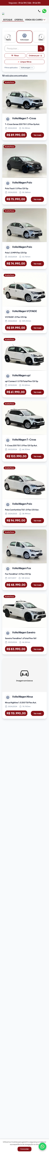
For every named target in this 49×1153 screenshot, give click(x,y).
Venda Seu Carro (34, 19)
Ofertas (18, 19)
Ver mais (37, 135)
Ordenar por (34, 55)
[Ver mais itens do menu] (44, 19)
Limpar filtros (25, 62)
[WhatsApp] (42, 1146)
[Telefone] (39, 11)
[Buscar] (41, 48)
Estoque (7, 19)
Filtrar (16, 55)
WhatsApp (44, 11)
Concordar (24, 1149)
